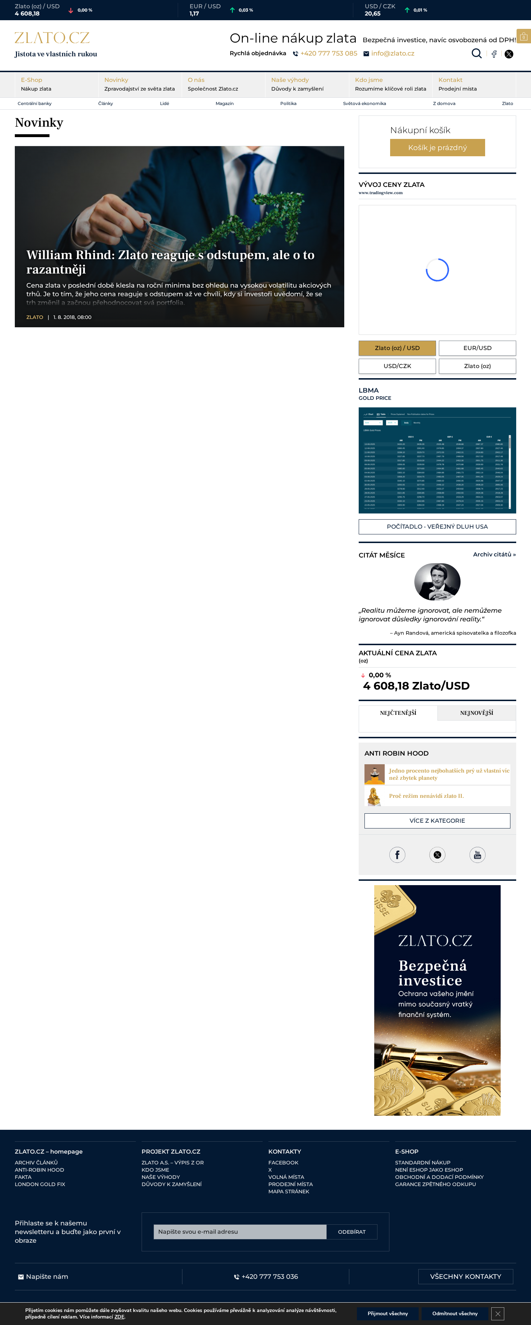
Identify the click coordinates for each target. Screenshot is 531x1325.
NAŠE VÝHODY (161, 1177)
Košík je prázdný (437, 147)
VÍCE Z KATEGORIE (437, 820)
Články (105, 103)
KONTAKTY (284, 1151)
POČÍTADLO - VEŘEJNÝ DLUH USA (437, 526)
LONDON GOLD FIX (40, 1184)
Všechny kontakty (465, 1277)
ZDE (119, 1316)
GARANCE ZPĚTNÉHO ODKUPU (435, 1184)
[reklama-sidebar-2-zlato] (437, 1000)
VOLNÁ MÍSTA (286, 1177)
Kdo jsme (390, 84)
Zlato (507, 103)
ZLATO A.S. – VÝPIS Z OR (173, 1162)
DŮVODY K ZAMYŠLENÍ (172, 1184)
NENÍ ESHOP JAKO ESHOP (429, 1170)
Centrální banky (35, 103)
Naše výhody (297, 84)
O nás (213, 84)
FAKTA (23, 1177)
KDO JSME (155, 1170)
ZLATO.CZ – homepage (49, 1151)
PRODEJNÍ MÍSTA (290, 1184)
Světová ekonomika (364, 103)
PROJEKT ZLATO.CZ (171, 1151)
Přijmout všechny (388, 1313)
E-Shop (36, 84)
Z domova (444, 103)
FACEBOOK (283, 1162)
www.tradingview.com (381, 193)
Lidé (164, 103)
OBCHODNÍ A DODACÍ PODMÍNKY (439, 1177)
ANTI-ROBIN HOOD (39, 1170)
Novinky (139, 84)
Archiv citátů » (494, 554)
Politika (288, 103)
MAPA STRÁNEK (288, 1191)
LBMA (375, 394)
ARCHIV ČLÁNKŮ (36, 1162)
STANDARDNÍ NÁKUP (422, 1162)
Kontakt (458, 84)
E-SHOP (407, 1151)
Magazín (225, 103)
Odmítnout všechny (455, 1313)
